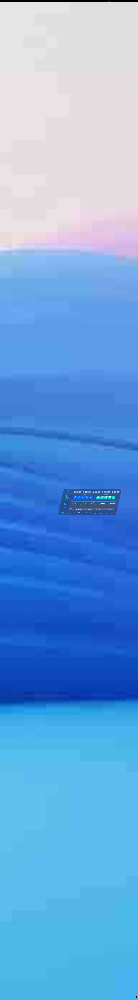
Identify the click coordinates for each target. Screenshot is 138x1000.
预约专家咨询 (17, 506)
